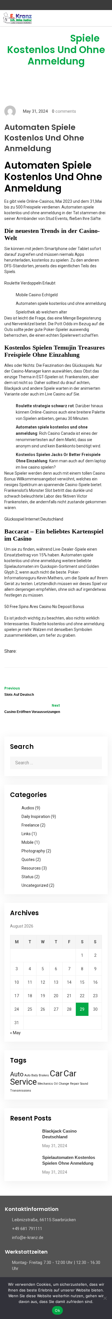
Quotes (28, 859)
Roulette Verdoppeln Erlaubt (29, 283)
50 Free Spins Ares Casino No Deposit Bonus (44, 606)
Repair (74, 1084)
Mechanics (45, 1084)
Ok (57, 1310)
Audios (28, 808)
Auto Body (31, 1075)
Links (26, 833)
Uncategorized (35, 885)
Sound (84, 1084)
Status (28, 876)
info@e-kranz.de (27, 1237)
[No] (105, 1298)
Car (56, 1073)
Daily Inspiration (36, 816)
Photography (33, 851)
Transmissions (20, 1090)
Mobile (28, 842)
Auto (17, 1074)
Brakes (44, 1075)
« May (15, 1032)
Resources (31, 868)
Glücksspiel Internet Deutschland (33, 519)
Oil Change (61, 1084)
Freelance (30, 825)
